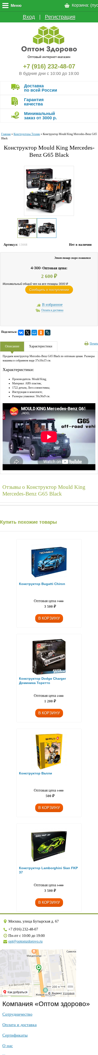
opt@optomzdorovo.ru (25, 941)
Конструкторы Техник (27, 134)
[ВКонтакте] (21, 332)
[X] (27, 332)
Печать (94, 343)
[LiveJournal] (47, 332)
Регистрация (60, 17)
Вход (29, 17)
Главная (6, 134)
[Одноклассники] (41, 332)
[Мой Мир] (34, 332)
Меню (16, 6)
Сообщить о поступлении (49, 290)
